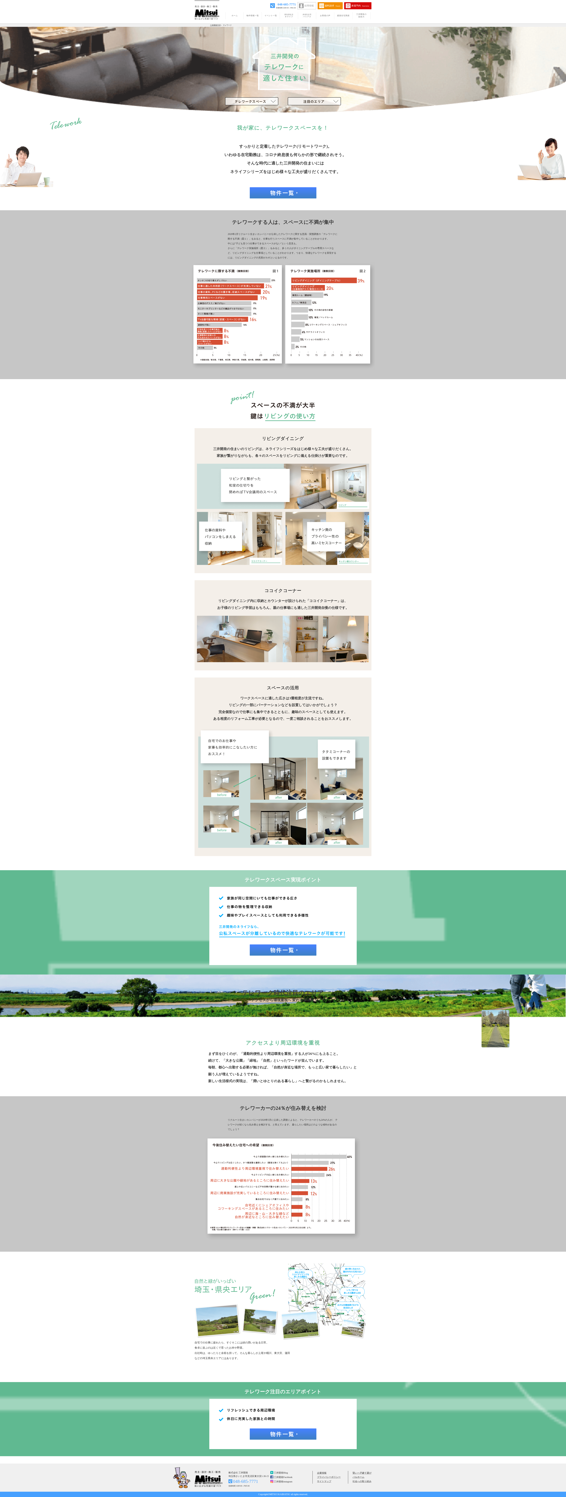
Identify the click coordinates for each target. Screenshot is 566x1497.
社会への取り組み (362, 1481)
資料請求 (332, 5)
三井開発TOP (215, 25)
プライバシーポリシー (329, 1477)
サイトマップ (324, 1481)
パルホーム (358, 1477)
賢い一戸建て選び (362, 1473)
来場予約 (360, 5)
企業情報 (321, 1473)
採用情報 (309, 5)
